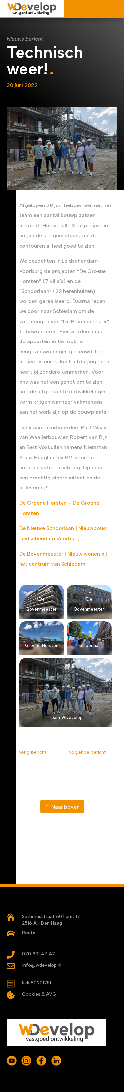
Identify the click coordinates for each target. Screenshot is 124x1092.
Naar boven (65, 807)
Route (28, 932)
